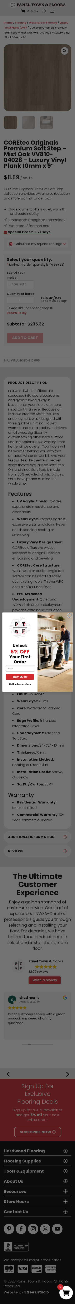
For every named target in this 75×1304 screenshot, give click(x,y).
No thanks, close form (20, 684)
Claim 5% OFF (19, 676)
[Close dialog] (70, 615)
